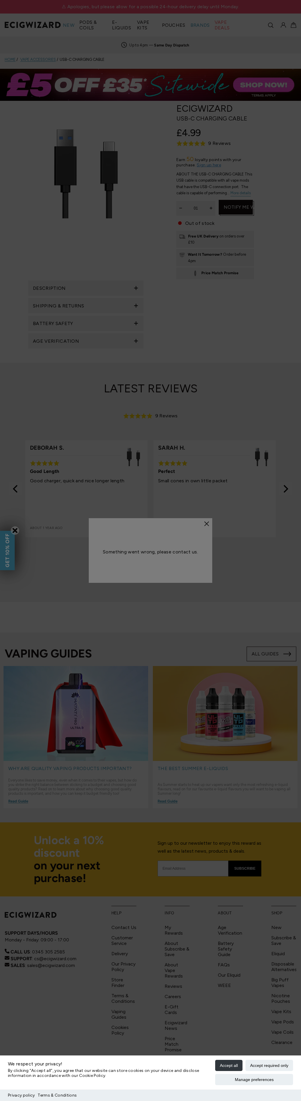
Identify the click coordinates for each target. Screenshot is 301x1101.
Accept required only (269, 1065)
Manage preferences (254, 1079)
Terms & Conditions (57, 1095)
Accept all (229, 1065)
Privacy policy (21, 1095)
